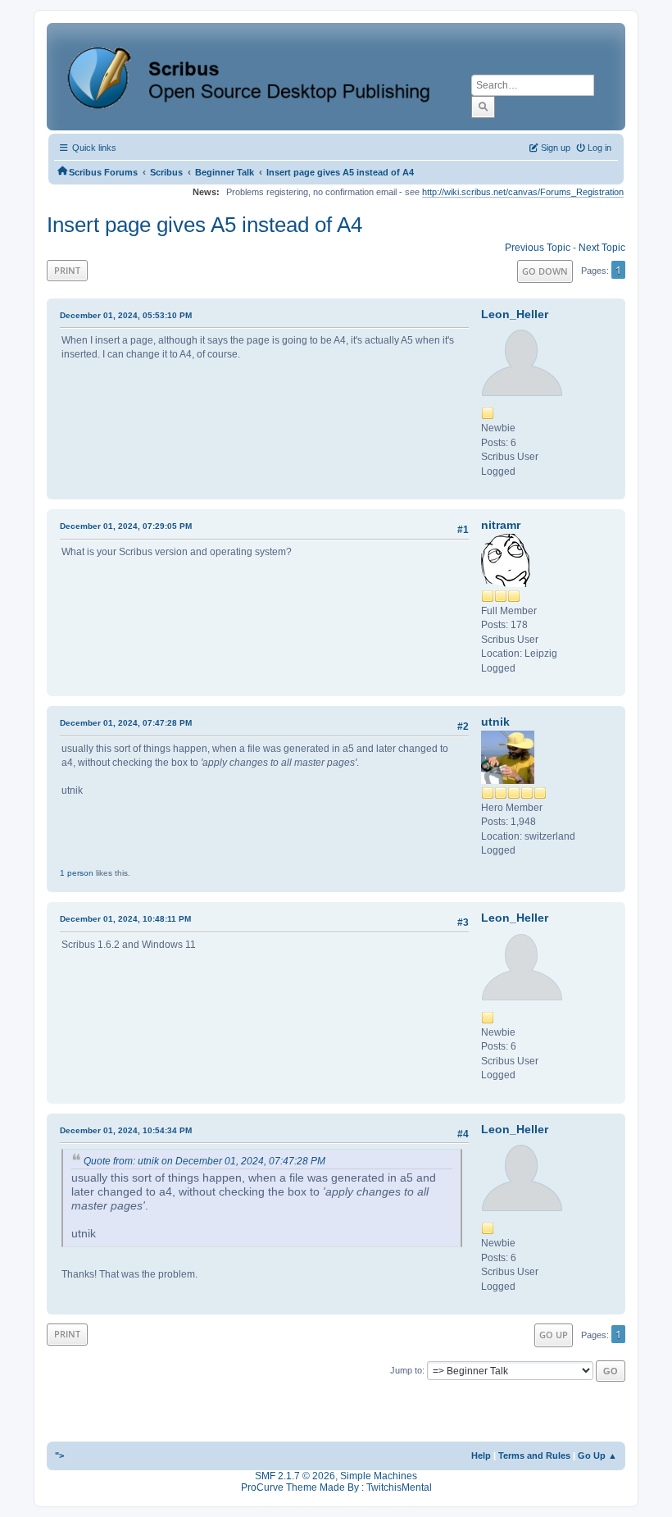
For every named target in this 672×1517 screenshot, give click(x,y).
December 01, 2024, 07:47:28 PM (126, 722)
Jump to (406, 1370)
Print (67, 270)
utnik (495, 721)
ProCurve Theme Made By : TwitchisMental (336, 1487)
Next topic (602, 247)
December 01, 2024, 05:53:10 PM (126, 315)
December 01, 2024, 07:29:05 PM (126, 526)
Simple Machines (378, 1476)
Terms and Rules (534, 1455)
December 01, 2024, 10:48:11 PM (125, 918)
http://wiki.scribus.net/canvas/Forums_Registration (523, 192)
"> (59, 1455)
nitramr (500, 524)
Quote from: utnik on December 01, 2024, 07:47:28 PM (204, 1161)
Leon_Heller (514, 314)
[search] (483, 106)
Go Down (545, 271)
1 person (76, 872)
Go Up (553, 1334)
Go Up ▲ (597, 1455)
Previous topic (537, 247)
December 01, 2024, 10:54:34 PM (126, 1130)
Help (481, 1455)
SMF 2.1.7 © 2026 (295, 1476)
